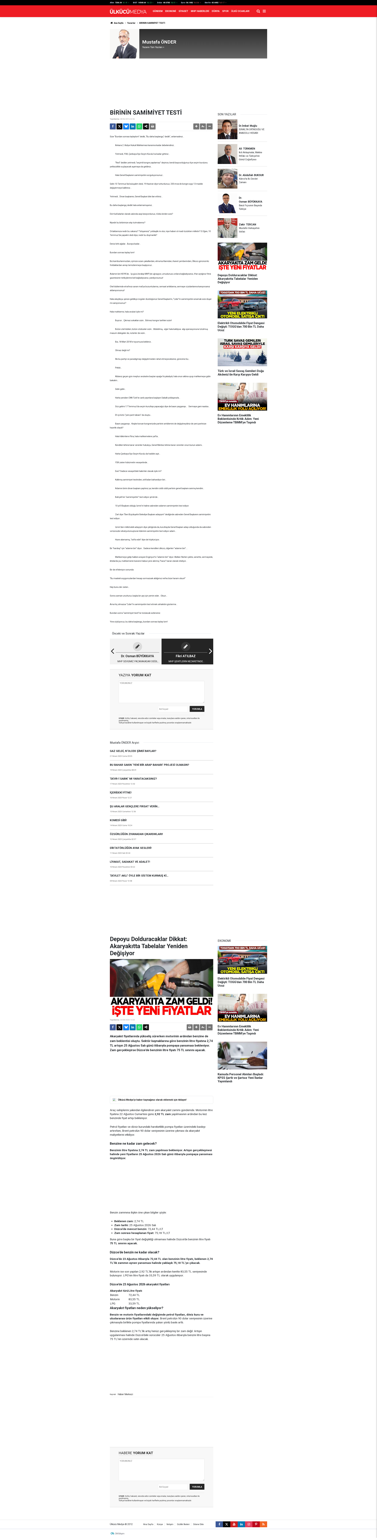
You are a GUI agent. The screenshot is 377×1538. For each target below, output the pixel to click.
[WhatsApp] (139, 126)
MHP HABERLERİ (200, 11)
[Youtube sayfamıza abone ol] (234, 1524)
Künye (160, 1524)
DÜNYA (216, 11)
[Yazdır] (153, 126)
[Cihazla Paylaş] (146, 126)
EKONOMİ (170, 11)
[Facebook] (113, 126)
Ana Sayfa (118, 23)
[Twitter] (119, 126)
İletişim (170, 1524)
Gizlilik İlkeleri (183, 1524)
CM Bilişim (119, 1533)
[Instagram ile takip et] (248, 1524)
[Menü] (264, 11)
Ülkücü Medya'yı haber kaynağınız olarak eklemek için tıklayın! (152, 1099)
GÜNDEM (158, 11)
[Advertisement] (188, 83)
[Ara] (258, 11)
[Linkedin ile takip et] (241, 1524)
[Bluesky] (126, 126)
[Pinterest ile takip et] (256, 1524)
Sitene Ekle (198, 1524)
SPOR (225, 11)
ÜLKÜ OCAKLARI (240, 11)
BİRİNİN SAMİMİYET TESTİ (152, 23)
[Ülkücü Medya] (128, 11)
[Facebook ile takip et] (219, 1524)
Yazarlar (131, 23)
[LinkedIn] (133, 126)
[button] (196, 126)
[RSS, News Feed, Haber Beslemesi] (263, 1524)
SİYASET (183, 11)
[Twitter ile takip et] (226, 1524)
